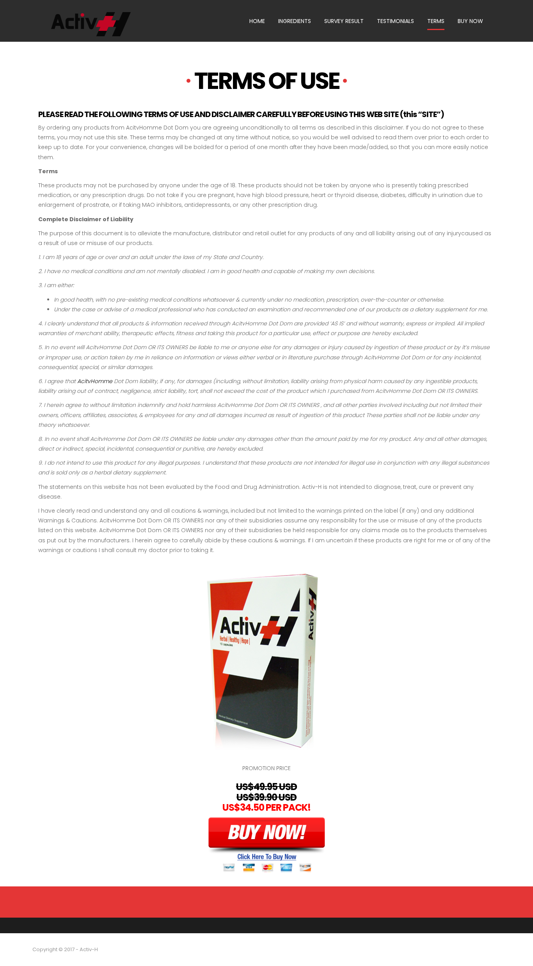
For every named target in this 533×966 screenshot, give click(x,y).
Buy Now (470, 21)
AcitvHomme (94, 381)
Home (257, 21)
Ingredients (294, 21)
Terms (435, 21)
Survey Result (344, 21)
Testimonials (395, 21)
